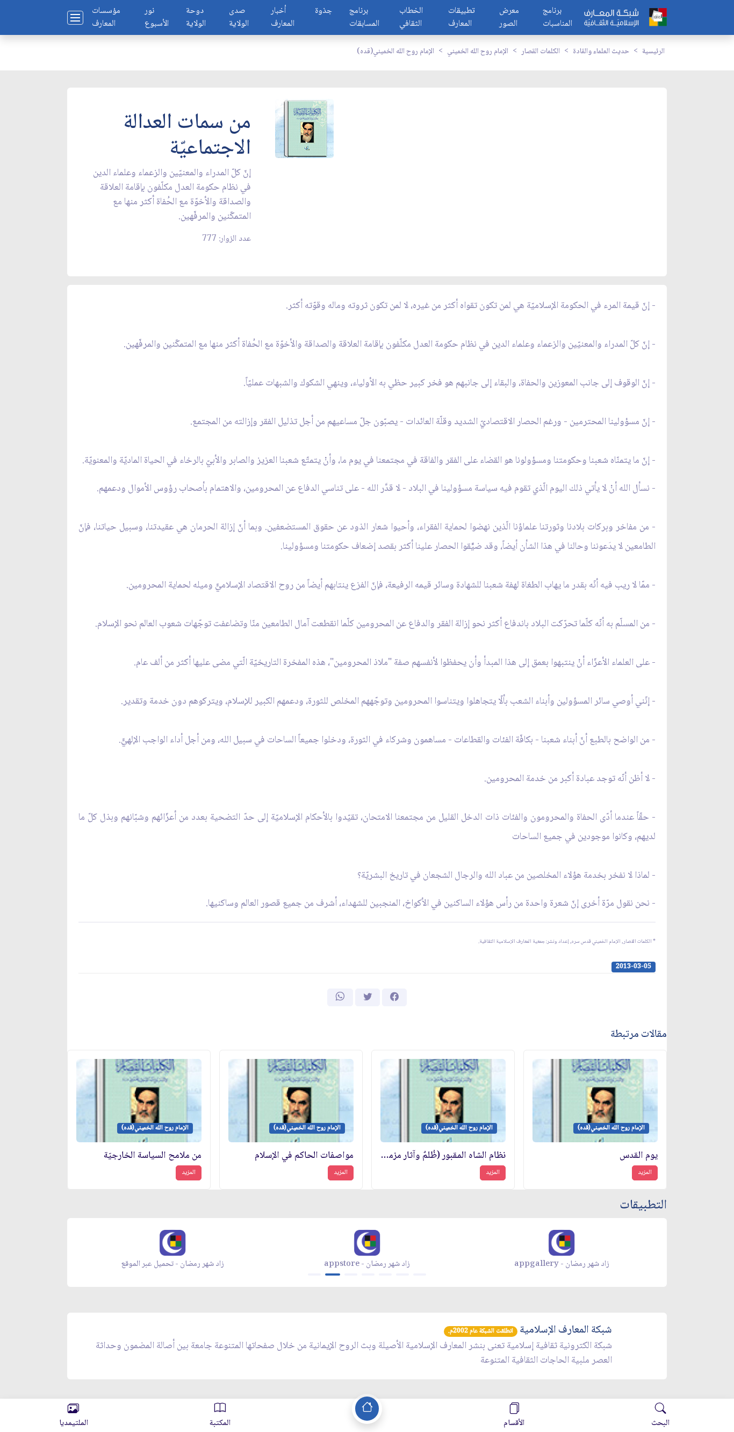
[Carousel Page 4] (368, 1274)
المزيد (645, 1172)
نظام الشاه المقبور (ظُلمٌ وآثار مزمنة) (443, 1156)
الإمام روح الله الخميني (477, 51)
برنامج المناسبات (557, 18)
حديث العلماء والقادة (601, 51)
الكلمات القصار (540, 51)
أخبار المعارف (282, 18)
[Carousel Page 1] (314, 1274)
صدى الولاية (239, 18)
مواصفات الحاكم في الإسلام (304, 1156)
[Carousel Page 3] (350, 1274)
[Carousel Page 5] (385, 1274)
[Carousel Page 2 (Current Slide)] (332, 1274)
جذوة (323, 11)
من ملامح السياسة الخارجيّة (153, 1156)
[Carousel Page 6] (402, 1274)
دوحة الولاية (196, 18)
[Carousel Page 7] (419, 1274)
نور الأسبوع (157, 18)
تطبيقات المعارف (461, 18)
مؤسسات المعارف (106, 18)
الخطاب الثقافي (411, 18)
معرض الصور (509, 18)
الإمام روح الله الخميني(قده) (395, 51)
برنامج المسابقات (364, 18)
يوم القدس (639, 1156)
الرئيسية (653, 51)
